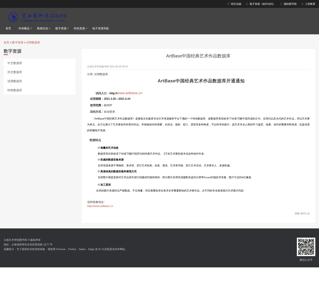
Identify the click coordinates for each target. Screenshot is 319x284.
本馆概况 (24, 28)
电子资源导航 (100, 28)
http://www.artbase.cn (100, 206)
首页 (8, 28)
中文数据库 (14, 63)
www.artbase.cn (129, 93)
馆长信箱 (236, 3)
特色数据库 (14, 90)
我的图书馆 (290, 3)
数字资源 (60, 28)
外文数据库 (14, 72)
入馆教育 (310, 3)
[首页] (37, 17)
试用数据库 (33, 42)
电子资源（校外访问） (262, 3)
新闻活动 (42, 28)
